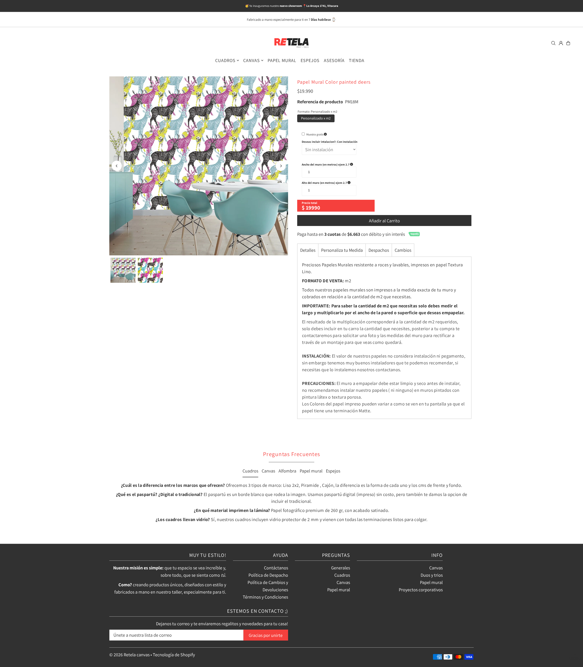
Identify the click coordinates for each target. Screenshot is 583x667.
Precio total (309, 203)
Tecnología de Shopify (174, 655)
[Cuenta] (561, 43)
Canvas (268, 471)
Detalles (307, 250)
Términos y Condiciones (265, 597)
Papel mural (311, 471)
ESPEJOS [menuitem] (310, 60)
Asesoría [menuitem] (334, 60)
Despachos (378, 250)
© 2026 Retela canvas (129, 655)
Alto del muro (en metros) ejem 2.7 (336, 183)
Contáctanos (276, 568)
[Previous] (117, 166)
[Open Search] (553, 43)
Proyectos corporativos (421, 590)
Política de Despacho (268, 575)
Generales (340, 568)
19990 (313, 207)
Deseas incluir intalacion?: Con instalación (329, 142)
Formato (317, 111)
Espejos (333, 471)
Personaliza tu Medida (342, 250)
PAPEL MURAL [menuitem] (282, 60)
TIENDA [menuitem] (356, 60)
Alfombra (287, 471)
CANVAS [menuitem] (251, 60)
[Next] (281, 166)
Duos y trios (432, 575)
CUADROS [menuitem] (225, 60)
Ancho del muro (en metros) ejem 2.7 (336, 165)
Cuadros (250, 471)
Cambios (403, 250)
